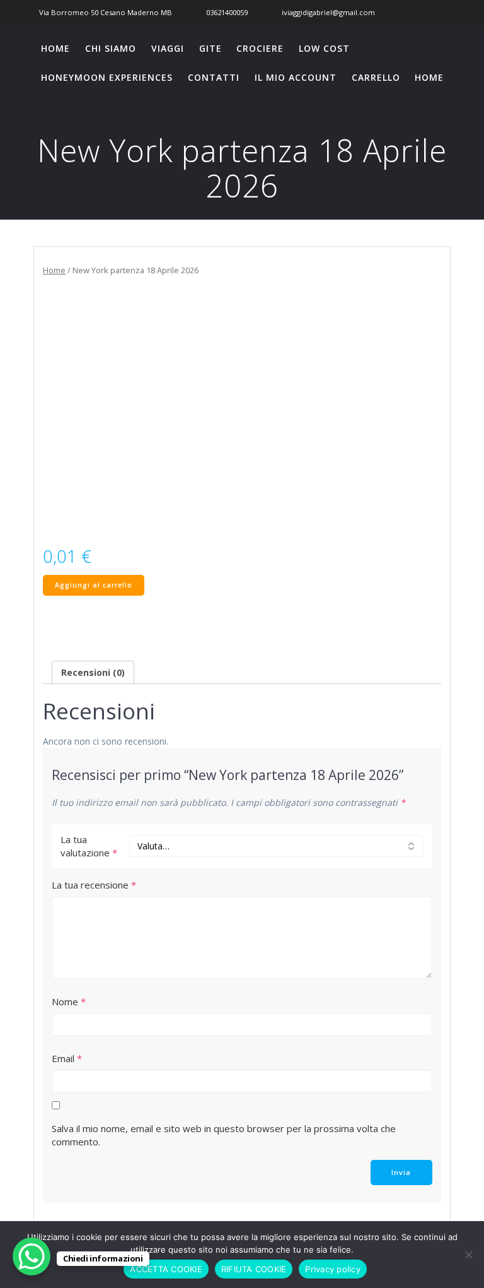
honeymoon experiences (107, 77)
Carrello (376, 77)
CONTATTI (213, 77)
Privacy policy (332, 1269)
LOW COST (324, 48)
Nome (69, 1001)
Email (67, 1058)
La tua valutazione (88, 846)
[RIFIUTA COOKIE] (468, 1254)
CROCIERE (260, 48)
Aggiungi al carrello (93, 585)
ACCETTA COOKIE (166, 1269)
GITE (210, 48)
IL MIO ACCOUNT (296, 77)
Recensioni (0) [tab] (93, 672)
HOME (55, 48)
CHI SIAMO (110, 48)
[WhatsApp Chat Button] (31, 1256)
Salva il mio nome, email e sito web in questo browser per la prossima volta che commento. (224, 1135)
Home (54, 270)
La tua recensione (94, 884)
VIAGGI (167, 48)
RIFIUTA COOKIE (254, 1269)
